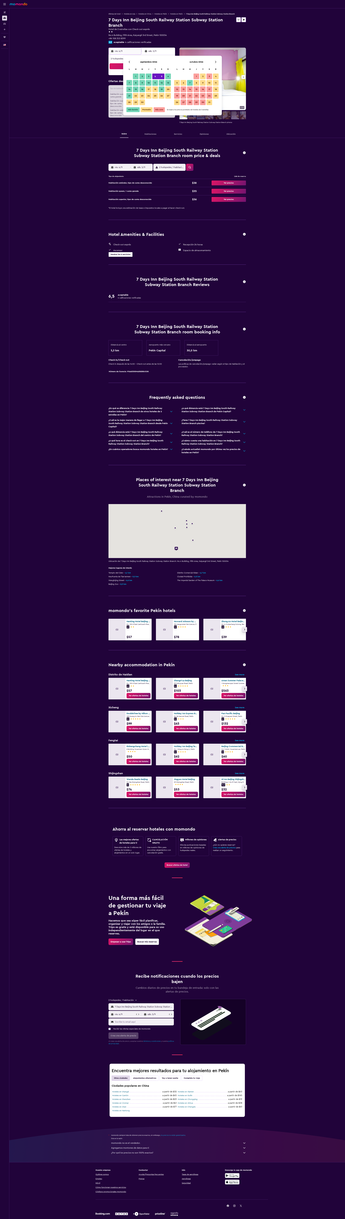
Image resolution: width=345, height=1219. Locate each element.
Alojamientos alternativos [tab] (144, 1078)
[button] (5, 4)
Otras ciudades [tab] (120, 1078)
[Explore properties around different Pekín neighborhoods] (244, 665)
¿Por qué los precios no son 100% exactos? (132, 1153)
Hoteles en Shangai (120, 1092)
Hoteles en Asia (129, 14)
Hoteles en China (144, 14)
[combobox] (144, 1007)
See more (239, 675)
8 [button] (135, 83)
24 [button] (148, 96)
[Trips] (4, 37)
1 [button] (135, 76)
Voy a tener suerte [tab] (170, 1078)
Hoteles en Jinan (119, 1107)
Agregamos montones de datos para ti (130, 1148)
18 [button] (155, 89)
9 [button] (142, 83)
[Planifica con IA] (4, 29)
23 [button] (142, 96)
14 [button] (129, 89)
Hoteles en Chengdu (187, 1107)
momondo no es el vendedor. (125, 1143)
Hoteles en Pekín (160, 14)
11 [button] (155, 83)
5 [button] (161, 76)
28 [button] (129, 102)
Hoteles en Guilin (185, 1095)
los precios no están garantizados (173, 1135)
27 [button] (168, 96)
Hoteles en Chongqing (187, 1099)
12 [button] (162, 83)
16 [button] (142, 89)
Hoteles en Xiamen (186, 1092)
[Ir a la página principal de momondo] (18, 4)
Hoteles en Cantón (120, 1095)
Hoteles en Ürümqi (120, 1103)
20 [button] (168, 89)
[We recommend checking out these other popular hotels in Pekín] (244, 611)
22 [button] (135, 96)
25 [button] (155, 96)
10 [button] (149, 83)
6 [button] (168, 76)
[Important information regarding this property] (244, 329)
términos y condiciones (152, 1041)
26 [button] (161, 96)
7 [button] (129, 83)
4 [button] (155, 76)
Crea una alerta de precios (224, 848)
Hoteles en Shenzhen (121, 1099)
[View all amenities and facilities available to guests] (244, 234)
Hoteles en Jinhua (185, 1103)
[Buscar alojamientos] (4, 18)
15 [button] (136, 89)
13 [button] (168, 83)
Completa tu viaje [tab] (192, 1078)
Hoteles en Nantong (121, 1111)
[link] (139, 695)
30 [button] (142, 102)
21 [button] (129, 96)
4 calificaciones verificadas (138, 42)
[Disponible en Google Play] (232, 1175)
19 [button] (162, 89)
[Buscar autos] (4, 23)
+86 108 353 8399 (117, 38)
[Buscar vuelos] (4, 12)
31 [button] (209, 102)
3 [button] (148, 76)
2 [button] (142, 76)
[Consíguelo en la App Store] (232, 1182)
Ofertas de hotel (114, 14)
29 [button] (135, 102)
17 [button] (149, 89)
